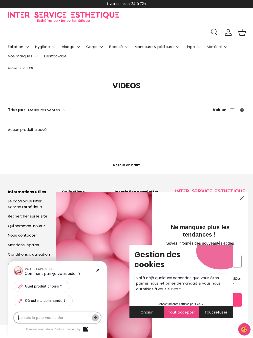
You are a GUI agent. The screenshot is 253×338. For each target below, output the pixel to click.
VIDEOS (28, 68)
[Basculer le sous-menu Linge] (199, 47)
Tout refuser (216, 312)
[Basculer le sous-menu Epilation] (27, 47)
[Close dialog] (241, 198)
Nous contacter (22, 235)
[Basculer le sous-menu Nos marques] (36, 56)
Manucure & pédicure (154, 46)
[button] (242, 32)
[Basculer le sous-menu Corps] (101, 47)
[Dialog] (85, 329)
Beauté (116, 46)
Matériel (214, 46)
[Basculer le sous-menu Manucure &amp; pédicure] (178, 47)
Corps (91, 46)
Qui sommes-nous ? (26, 225)
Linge (190, 46)
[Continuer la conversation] (95, 317)
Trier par (16, 109)
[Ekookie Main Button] (244, 329)
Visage (68, 46)
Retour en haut (126, 165)
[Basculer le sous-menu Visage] (78, 47)
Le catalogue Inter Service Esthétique (25, 203)
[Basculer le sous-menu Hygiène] (54, 47)
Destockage (55, 56)
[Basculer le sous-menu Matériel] (226, 47)
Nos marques (20, 56)
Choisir (147, 312)
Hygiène (42, 46)
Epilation (15, 46)
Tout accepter (181, 312)
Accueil (13, 68)
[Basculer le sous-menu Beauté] (127, 47)
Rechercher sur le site (27, 216)
